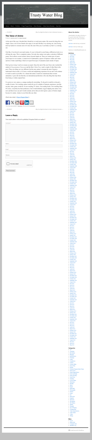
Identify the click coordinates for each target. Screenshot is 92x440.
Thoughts (72, 406)
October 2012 (73, 317)
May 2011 (72, 345)
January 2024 (73, 103)
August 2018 (72, 204)
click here (70, 43)
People (71, 386)
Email (7, 149)
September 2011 (73, 338)
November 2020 (73, 162)
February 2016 (73, 253)
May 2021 (72, 153)
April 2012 (72, 327)
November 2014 (73, 277)
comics (71, 359)
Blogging (72, 354)
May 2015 (72, 267)
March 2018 (72, 212)
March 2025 (72, 80)
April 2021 (72, 154)
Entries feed (72, 422)
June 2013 (72, 304)
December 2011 (73, 333)
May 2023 (72, 116)
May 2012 (72, 325)
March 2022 (72, 138)
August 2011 (72, 340)
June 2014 (72, 285)
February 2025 (73, 82)
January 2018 (73, 216)
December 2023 (73, 104)
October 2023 (73, 108)
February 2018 (73, 214)
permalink (32, 106)
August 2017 (72, 224)
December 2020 (73, 161)
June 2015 (72, 266)
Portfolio (17, 26)
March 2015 (72, 270)
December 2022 (73, 124)
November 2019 (73, 182)
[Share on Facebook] (8, 102)
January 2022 (73, 141)
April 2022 (72, 137)
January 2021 (73, 159)
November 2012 (73, 316)
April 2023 (72, 117)
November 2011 (73, 335)
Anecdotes (72, 351)
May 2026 (72, 59)
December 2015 (73, 256)
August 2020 (72, 167)
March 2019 (72, 193)
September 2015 (73, 261)
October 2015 (73, 259)
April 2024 (72, 98)
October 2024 (73, 88)
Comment (8, 123)
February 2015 (73, 272)
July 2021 (72, 151)
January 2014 (73, 293)
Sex (71, 394)
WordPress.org (73, 425)
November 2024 (73, 87)
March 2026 (72, 62)
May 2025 (72, 77)
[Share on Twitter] (12, 102)
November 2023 (73, 106)
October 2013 (73, 298)
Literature (72, 378)
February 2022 (73, 140)
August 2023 (72, 111)
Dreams (71, 367)
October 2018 (73, 201)
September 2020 (73, 166)
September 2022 (73, 129)
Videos (71, 414)
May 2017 (72, 228)
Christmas (72, 357)
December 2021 (73, 143)
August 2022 (72, 130)
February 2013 (73, 311)
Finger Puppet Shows (74, 372)
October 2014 (73, 278)
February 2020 (73, 177)
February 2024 (73, 101)
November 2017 (73, 219)
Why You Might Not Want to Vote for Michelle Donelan (49, 32)
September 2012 (73, 319)
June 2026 (72, 58)
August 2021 (72, 150)
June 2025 (72, 75)
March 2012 (72, 328)
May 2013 (72, 306)
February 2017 (73, 233)
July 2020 (72, 169)
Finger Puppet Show (27, 26)
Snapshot (72, 398)
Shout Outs (72, 396)
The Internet (72, 401)
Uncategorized (73, 409)
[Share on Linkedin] (27, 102)
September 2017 (73, 222)
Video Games (73, 412)
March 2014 (72, 290)
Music (71, 385)
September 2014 (73, 280)
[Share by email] (31, 102)
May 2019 (72, 190)
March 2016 (72, 251)
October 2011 (73, 336)
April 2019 (72, 191)
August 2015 (72, 262)
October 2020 (73, 164)
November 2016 (73, 238)
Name (7, 143)
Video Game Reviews (48, 26)
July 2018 (72, 206)
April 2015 (72, 269)
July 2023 (72, 112)
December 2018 (73, 198)
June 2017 (72, 227)
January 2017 (73, 235)
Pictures (71, 391)
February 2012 (73, 330)
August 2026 (72, 54)
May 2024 (72, 96)
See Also (58, 26)
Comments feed (73, 424)
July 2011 (72, 341)
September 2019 (73, 185)
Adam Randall (22, 38)
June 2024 (72, 95)
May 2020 (72, 172)
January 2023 (73, 122)
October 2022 (73, 127)
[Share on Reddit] (17, 102)
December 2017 (73, 217)
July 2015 (72, 264)
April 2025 (72, 79)
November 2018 (73, 199)
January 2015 (73, 274)
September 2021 (73, 148)
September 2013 (73, 299)
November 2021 (73, 145)
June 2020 (72, 170)
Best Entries (72, 353)
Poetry (71, 393)
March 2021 (72, 156)
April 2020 (72, 174)
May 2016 (72, 248)
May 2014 (72, 287)
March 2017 (72, 232)
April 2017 (72, 230)
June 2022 (72, 133)
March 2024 (72, 100)
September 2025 (73, 72)
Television (20, 106)
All (70, 349)
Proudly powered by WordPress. (77, 430)
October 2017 (73, 220)
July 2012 (72, 322)
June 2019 (72, 188)
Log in (71, 420)
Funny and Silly (73, 375)
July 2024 (72, 93)
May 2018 (72, 209)
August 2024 (72, 91)
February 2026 (73, 64)
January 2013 (73, 312)
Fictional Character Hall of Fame (77, 369)
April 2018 (72, 211)
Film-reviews (73, 370)
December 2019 (73, 180)
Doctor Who (72, 365)
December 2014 (73, 275)
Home (7, 26)
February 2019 (73, 195)
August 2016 (72, 243)
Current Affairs (73, 364)
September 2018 (73, 203)
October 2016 (73, 240)
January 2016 (73, 254)
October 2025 (73, 71)
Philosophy (72, 388)
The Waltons (72, 403)
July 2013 (72, 303)
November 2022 (73, 125)
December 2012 (73, 314)
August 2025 (72, 74)
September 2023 (73, 109)
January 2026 (73, 66)
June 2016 (72, 246)
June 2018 (72, 208)
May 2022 (72, 135)
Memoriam (72, 382)
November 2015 (73, 258)
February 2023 (73, 121)
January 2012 (73, 332)
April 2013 (72, 307)
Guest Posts (72, 377)
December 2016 (73, 237)
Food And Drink (73, 374)
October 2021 (73, 146)
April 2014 (72, 288)
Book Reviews (37, 26)
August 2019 (72, 187)
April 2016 (72, 249)
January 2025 (73, 83)
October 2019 (73, 183)
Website (8, 155)
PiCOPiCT (9, 32)
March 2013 (72, 309)
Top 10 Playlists (73, 407)
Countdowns (72, 361)
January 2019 (73, 196)
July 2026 (72, 56)
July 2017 (72, 225)
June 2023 (72, 114)
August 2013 (72, 301)
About (12, 26)
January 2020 (73, 179)
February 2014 (73, 291)
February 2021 (73, 158)
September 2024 (73, 90)
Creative (71, 362)
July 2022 (72, 132)
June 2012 (72, 324)
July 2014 (72, 283)
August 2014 (72, 282)
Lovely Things (73, 380)
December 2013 (73, 295)
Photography (72, 390)
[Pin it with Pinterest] (22, 102)
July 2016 (72, 245)
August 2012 (72, 320)
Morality (72, 383)
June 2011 (72, 343)
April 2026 (72, 61)
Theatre (71, 404)
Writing (71, 415)
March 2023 (72, 119)
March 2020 (72, 175)
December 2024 (73, 85)
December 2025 (73, 67)
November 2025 (73, 69)
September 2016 (73, 241)
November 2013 (73, 296)
